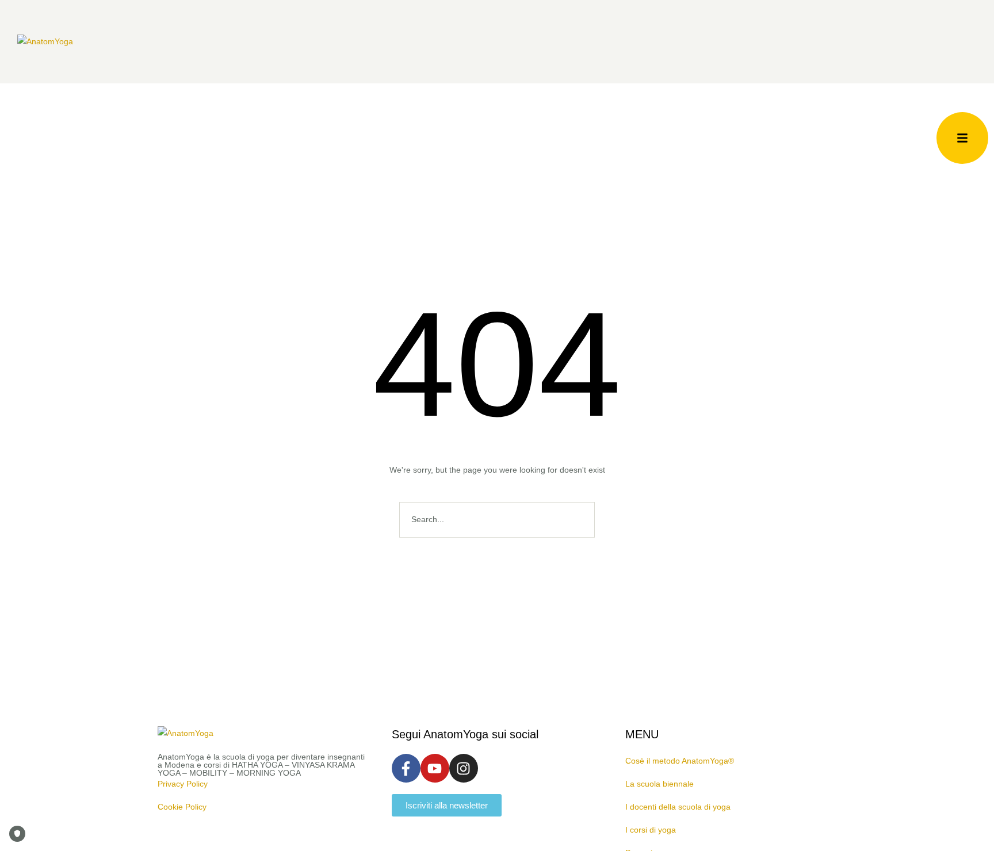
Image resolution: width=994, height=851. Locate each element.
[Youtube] (434, 768)
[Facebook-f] (406, 768)
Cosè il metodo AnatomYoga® (679, 760)
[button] (962, 138)
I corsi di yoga (650, 829)
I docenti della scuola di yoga (678, 806)
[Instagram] (463, 768)
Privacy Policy (183, 783)
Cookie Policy (182, 806)
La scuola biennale (659, 783)
